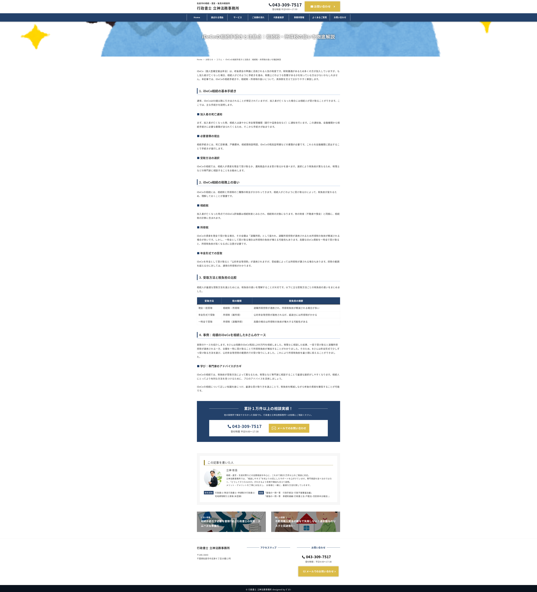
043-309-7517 (247, 426)
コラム (270, 43)
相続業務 (282, 43)
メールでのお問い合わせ (320, 571)
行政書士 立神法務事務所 (218, 6)
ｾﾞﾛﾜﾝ (288, 589)
